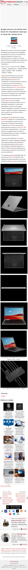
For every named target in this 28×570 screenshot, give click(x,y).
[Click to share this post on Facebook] (5, 511)
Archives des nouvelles (17, 550)
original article (21, 518)
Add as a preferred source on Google (15, 507)
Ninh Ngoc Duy (21, 534)
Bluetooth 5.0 (4, 119)
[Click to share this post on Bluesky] (13, 511)
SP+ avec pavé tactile (20, 87)
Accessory (4, 68)
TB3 (20, 159)
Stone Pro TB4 (22, 127)
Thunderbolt (19, 70)
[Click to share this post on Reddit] (21, 511)
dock (18, 138)
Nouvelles (9, 550)
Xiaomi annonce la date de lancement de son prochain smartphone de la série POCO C (20, 498)
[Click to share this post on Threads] (9, 511)
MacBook (8, 70)
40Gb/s (17, 144)
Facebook (24, 544)
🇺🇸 (22, 66)
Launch (3, 70)
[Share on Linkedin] (14, 514)
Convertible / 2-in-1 (12, 68)
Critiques (16, 4)
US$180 (12, 117)
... (26, 4)
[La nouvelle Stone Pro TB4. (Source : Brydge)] (14, 374)
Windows (10, 72)
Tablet (13, 70)
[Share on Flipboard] (10, 514)
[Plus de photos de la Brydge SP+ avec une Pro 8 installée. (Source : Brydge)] (14, 344)
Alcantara (12, 125)
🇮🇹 (23, 66)
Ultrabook (4, 72)
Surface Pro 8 (17, 85)
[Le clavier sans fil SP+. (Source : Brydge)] (14, 40)
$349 (11, 150)
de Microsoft (14, 79)
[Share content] (2, 511)
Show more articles (6, 486)
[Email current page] (18, 514)
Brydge (3, 75)
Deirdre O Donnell (16, 520)
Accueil (9, 4)
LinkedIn (24, 529)
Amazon (15, 161)
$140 (2, 121)
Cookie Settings (14, 561)
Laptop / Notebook (22, 68)
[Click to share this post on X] (17, 511)
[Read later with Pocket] (25, 511)
